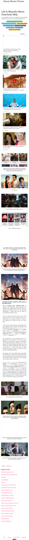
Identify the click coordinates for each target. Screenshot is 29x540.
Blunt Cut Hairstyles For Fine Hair (9, 505)
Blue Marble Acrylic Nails (7, 492)
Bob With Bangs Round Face (8, 472)
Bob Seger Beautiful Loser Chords (9, 487)
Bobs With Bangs (5, 518)
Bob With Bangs (5, 479)
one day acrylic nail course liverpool (14, 21)
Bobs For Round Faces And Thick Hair (10, 503)
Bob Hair (3, 482)
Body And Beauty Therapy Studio (9, 485)
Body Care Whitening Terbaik (8, 511)
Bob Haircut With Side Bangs (8, 498)
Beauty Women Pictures (14, 1)
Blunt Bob (4, 477)
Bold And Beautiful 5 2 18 (7, 490)
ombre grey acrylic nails (8, 25)
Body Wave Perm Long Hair (7, 495)
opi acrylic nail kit (19, 27)
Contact (9, 537)
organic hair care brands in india (9, 23)
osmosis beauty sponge (22, 23)
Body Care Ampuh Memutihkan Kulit (9, 474)
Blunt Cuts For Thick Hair (7, 500)
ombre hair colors (10, 27)
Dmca (4, 537)
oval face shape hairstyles (20, 25)
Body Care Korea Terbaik (7, 508)
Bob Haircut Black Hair (6, 521)
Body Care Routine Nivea (7, 516)
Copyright (24, 537)
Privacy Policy (16, 537)
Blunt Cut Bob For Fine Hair (7, 513)
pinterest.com (9, 466)
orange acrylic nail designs (14, 29)
